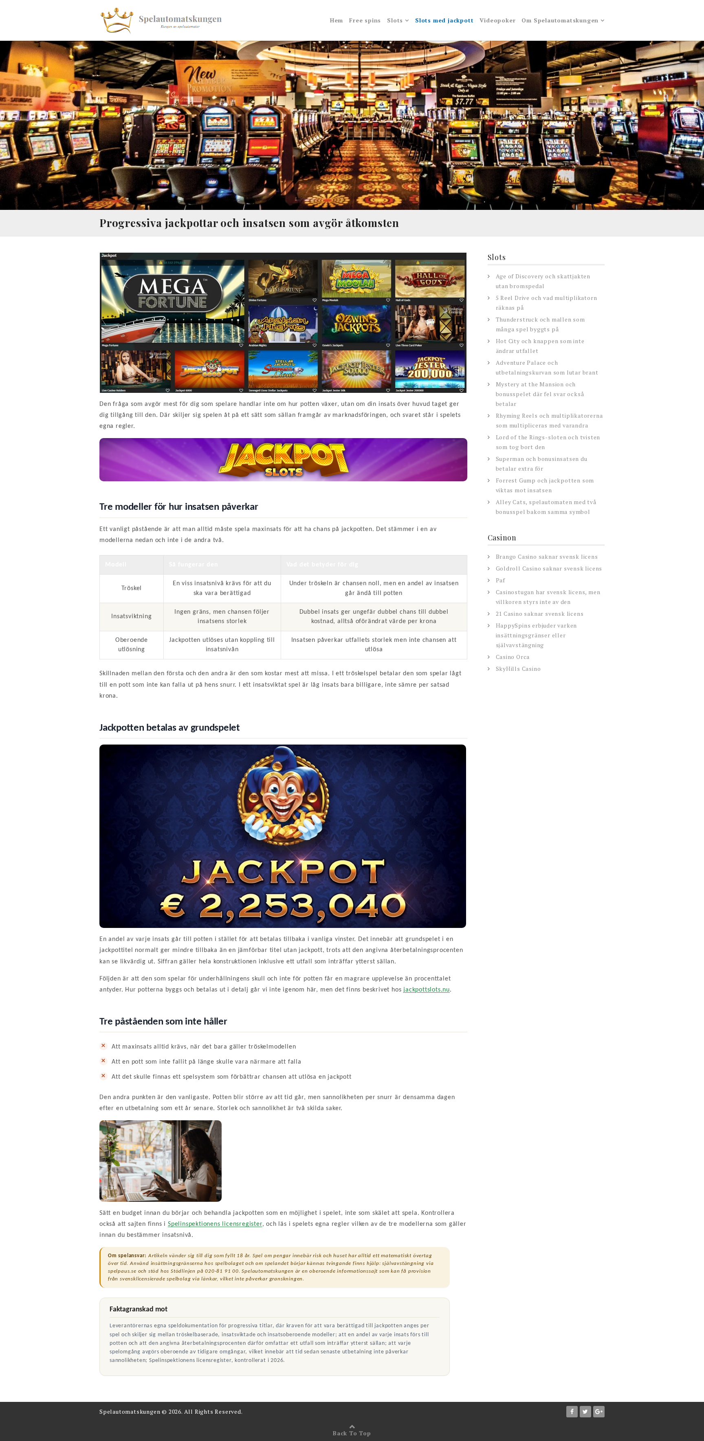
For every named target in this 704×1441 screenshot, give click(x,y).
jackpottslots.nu (426, 990)
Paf (500, 580)
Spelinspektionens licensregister (215, 1224)
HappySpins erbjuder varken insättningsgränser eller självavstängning (536, 635)
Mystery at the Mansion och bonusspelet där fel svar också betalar (540, 394)
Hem (336, 20)
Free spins (365, 20)
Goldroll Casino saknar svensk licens (549, 568)
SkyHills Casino (518, 668)
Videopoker (497, 20)
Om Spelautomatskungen (559, 20)
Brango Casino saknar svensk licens (547, 556)
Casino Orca (513, 657)
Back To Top (352, 1433)
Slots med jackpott (444, 20)
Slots (395, 20)
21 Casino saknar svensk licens (540, 613)
